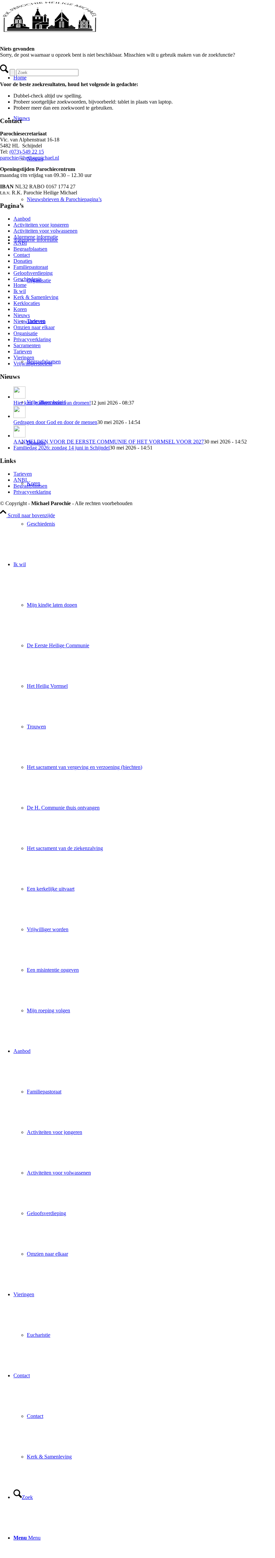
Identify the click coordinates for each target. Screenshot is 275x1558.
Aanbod (22, 219)
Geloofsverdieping (33, 273)
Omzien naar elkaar (34, 327)
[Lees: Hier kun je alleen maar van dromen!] (19, 397)
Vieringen (23, 357)
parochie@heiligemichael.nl (29, 158)
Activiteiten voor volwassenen (45, 231)
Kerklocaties (26, 303)
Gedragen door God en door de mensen (55, 422)
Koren (20, 309)
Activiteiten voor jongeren (41, 225)
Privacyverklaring (32, 339)
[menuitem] (151, 523)
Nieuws (21, 315)
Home (19, 285)
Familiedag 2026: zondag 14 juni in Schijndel (61, 448)
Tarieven (22, 351)
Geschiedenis (27, 279)
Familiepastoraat (30, 267)
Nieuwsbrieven (29, 321)
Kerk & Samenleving (35, 297)
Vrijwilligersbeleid (32, 363)
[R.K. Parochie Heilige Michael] (50, 32)
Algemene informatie (35, 237)
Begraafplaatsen (30, 249)
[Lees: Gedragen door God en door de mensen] (19, 416)
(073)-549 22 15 (26, 152)
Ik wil (19, 291)
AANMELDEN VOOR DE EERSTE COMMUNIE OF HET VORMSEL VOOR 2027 (108, 441)
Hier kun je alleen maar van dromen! (52, 403)
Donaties (22, 261)
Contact (21, 255)
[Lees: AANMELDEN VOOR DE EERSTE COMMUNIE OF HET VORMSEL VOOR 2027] (19, 435)
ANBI (20, 243)
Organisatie (25, 333)
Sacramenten (27, 345)
